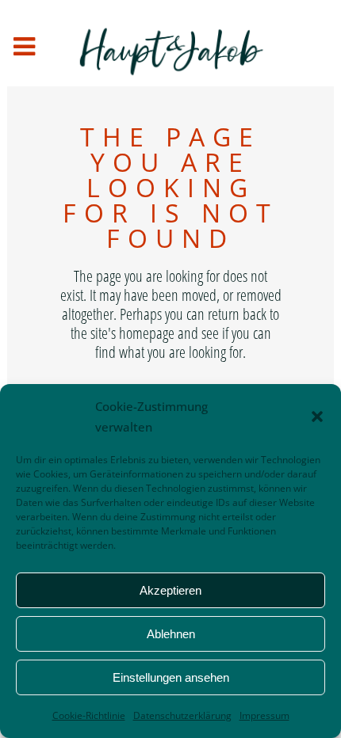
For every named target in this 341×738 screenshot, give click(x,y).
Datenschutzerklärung (182, 715)
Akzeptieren (170, 590)
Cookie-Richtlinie (88, 715)
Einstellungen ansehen (171, 677)
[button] (317, 416)
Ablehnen (171, 634)
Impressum (264, 715)
